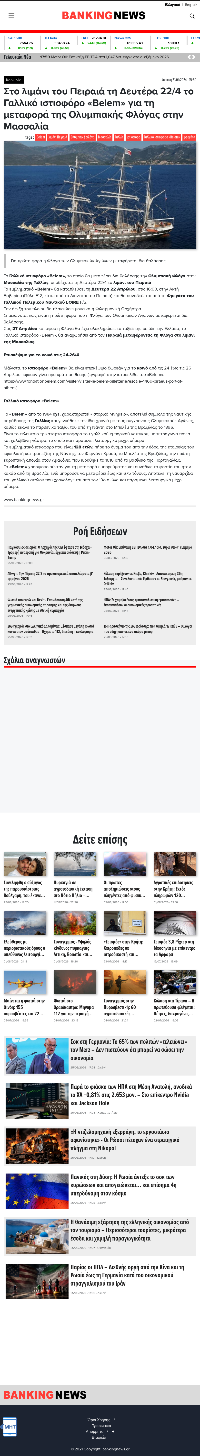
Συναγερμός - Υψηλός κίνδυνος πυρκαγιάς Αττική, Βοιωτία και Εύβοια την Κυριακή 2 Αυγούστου (73, 948)
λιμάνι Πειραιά (58, 137)
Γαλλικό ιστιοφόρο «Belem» (162, 137)
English (191, 5)
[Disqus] (100, 746)
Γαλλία (119, 137)
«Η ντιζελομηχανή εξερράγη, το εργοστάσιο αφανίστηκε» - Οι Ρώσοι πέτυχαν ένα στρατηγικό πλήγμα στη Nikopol (125, 1140)
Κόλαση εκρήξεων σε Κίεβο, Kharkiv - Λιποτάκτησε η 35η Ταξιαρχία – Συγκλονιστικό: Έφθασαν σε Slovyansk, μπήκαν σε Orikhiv (148, 579)
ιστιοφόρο (133, 137)
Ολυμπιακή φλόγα (82, 137)
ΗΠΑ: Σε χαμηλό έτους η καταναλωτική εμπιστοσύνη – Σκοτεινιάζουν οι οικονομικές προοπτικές (141, 603)
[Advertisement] (100, 1346)
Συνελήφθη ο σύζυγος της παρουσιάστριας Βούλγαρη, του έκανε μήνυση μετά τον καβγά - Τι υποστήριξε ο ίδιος (24, 889)
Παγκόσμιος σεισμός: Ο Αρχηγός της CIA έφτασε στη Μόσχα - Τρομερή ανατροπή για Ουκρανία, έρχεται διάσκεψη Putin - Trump (49, 552)
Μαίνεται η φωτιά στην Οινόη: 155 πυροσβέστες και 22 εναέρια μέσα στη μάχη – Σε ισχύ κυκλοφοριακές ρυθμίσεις (24, 1007)
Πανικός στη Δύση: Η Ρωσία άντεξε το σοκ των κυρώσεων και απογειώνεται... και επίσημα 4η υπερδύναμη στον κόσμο (123, 1185)
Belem (41, 137)
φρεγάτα (189, 137)
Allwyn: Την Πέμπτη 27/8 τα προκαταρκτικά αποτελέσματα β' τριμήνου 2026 (50, 576)
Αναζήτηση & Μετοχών (192, 16)
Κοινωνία (13, 80)
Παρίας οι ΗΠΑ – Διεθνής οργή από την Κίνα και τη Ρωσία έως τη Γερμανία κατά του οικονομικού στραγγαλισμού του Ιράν (127, 1275)
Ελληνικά (172, 5)
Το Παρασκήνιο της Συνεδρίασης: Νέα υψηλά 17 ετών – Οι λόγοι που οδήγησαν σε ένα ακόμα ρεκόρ (148, 629)
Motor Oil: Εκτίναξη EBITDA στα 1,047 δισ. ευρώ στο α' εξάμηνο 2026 (104, 57)
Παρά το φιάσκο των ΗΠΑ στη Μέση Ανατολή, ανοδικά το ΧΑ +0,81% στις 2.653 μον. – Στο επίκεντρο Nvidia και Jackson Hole (131, 1095)
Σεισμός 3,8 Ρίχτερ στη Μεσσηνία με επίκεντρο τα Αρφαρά (174, 948)
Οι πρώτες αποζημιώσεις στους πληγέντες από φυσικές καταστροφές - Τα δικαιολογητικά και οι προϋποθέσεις (124, 889)
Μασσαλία (104, 137)
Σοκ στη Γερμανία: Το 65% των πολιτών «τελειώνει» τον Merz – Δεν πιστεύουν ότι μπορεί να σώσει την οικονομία (128, 1050)
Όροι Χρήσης (99, 1419)
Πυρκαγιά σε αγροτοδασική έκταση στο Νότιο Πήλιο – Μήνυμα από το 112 (73, 889)
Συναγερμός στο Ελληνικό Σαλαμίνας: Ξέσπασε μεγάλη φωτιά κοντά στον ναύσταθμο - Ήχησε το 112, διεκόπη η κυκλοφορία (51, 629)
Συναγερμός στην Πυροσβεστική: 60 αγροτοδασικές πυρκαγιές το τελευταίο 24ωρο (124, 1007)
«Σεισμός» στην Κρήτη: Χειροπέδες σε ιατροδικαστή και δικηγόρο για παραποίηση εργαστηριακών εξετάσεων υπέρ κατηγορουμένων (123, 948)
